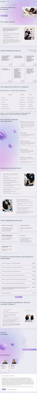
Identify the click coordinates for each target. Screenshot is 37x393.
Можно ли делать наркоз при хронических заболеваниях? (7, 235)
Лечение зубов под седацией (5, 12)
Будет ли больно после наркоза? (7, 225)
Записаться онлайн (4, 15)
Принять (3, 389)
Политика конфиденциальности (12, 389)
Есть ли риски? (23, 235)
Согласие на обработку (29, 346)
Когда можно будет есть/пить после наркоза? (7, 246)
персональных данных (32, 346)
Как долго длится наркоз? (25, 225)
